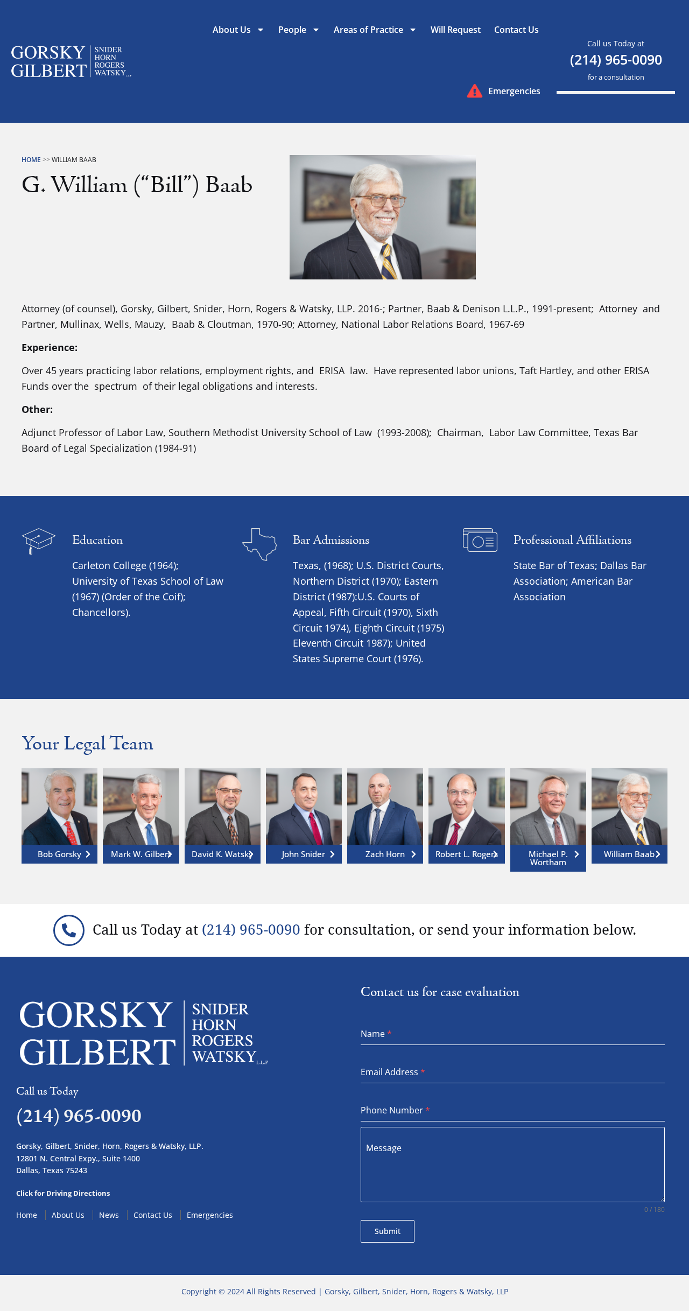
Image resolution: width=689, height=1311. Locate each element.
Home (31, 159)
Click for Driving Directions (63, 1193)
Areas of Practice (368, 30)
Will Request (456, 30)
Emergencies (514, 91)
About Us (232, 30)
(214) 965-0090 (616, 59)
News (109, 1215)
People (292, 30)
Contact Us (516, 30)
